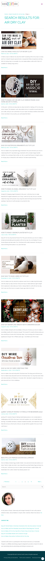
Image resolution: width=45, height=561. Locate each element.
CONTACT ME (4, 520)
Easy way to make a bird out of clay (15, 276)
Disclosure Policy (36, 557)
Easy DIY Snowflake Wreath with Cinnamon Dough (20, 325)
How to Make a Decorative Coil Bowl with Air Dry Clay (15, 536)
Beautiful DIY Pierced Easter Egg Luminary (17, 458)
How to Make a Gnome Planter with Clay (16, 232)
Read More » (4, 68)
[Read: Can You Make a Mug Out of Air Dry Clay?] (18, 40)
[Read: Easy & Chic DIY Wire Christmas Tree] (18, 356)
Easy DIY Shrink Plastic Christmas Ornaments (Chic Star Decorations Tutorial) (21, 526)
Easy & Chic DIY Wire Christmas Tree (14, 368)
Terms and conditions (25, 557)
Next (40, 481)
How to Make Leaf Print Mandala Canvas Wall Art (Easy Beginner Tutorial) (20, 528)
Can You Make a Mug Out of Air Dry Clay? (16, 51)
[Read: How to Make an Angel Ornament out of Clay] (18, 177)
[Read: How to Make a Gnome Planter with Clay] (18, 221)
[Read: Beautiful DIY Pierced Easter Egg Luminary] (18, 446)
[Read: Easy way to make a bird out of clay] (18, 264)
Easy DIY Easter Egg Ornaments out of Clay (18, 145)
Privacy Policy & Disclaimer (11, 557)
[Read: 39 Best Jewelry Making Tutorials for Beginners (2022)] (18, 400)
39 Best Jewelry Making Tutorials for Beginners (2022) (22, 412)
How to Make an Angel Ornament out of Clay (18, 189)
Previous (6, 481)
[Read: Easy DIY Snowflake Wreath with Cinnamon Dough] (22, 310)
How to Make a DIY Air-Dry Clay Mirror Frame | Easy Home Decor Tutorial (20, 531)
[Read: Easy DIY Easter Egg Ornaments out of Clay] (18, 134)
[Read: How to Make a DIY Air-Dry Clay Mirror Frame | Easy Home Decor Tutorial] (22, 86)
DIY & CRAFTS (13, 53)
